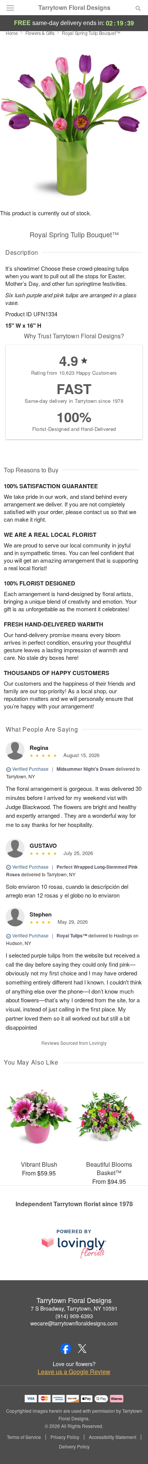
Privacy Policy (64, 1437)
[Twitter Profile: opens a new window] (82, 1348)
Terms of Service (24, 1437)
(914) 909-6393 (74, 1316)
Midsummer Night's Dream (86, 768)
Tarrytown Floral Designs (74, 8)
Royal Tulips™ (72, 935)
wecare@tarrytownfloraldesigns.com (74, 1323)
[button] (131, 1446)
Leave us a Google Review (74, 1372)
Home (12, 33)
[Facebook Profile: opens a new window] (65, 1348)
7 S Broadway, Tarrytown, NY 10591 (74, 1308)
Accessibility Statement (112, 1437)
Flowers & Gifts (40, 33)
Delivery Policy (74, 1446)
